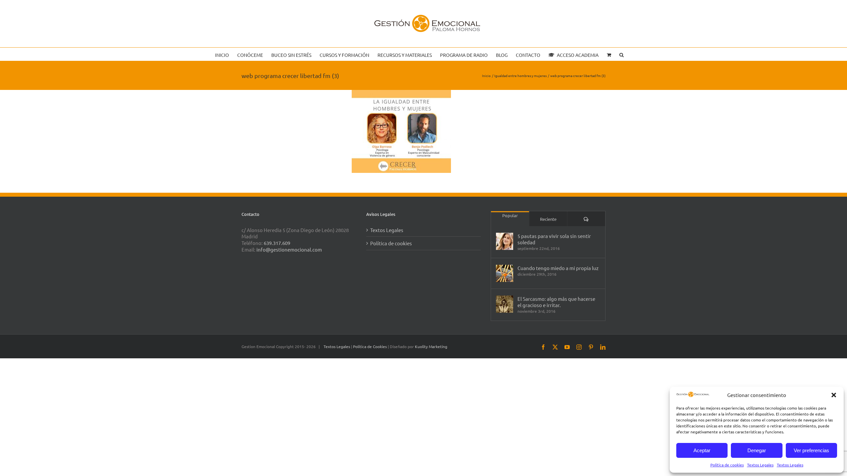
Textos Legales (760, 464)
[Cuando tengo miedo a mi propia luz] (504, 273)
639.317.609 (277, 243)
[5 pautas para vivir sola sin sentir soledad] (504, 241)
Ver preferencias (811, 450)
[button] (833, 395)
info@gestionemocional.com (289, 249)
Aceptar (701, 450)
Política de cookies (727, 464)
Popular (510, 215)
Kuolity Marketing (431, 346)
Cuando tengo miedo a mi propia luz (558, 268)
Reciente (548, 219)
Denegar (756, 450)
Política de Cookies (370, 346)
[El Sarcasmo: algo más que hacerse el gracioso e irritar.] (504, 304)
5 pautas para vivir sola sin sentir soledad (554, 239)
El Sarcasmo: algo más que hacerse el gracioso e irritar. (556, 302)
